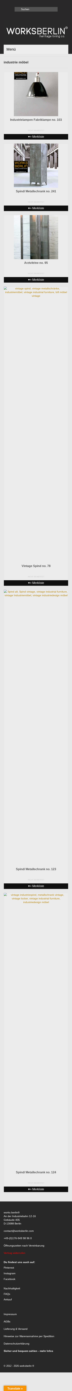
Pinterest (9, 1267)
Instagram (10, 1273)
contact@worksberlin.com (19, 1230)
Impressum (10, 1314)
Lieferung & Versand (16, 1328)
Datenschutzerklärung (16, 1343)
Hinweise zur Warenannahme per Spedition (29, 1336)
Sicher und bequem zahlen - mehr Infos (28, 1350)
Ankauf (8, 1299)
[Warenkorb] (12, 3)
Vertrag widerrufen (14, 1252)
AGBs (7, 1321)
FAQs (7, 1293)
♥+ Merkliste (36, 136)
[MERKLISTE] (6, 3)
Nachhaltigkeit (12, 1288)
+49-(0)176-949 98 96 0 (18, 1238)
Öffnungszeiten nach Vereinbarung (24, 1245)
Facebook (9, 1279)
